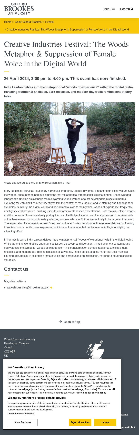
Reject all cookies (80, 422)
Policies (124, 414)
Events (49, 21)
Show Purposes (22, 422)
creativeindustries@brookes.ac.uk (26, 287)
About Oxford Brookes (28, 21)
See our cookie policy (94, 392)
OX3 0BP (9, 351)
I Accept (105, 422)
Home (7, 21)
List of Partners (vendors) (21, 413)
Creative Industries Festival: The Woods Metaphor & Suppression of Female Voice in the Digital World (68, 29)
